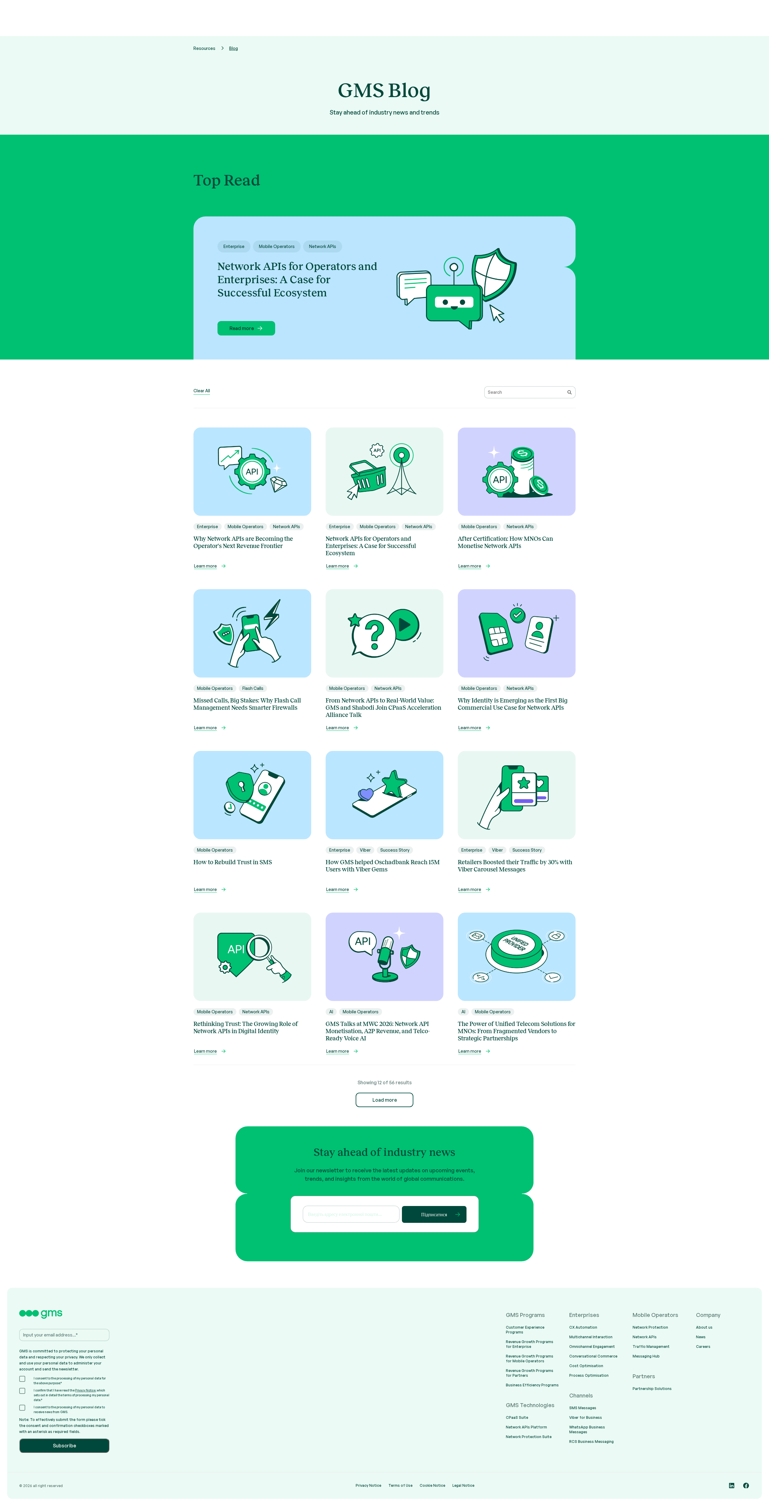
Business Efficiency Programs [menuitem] (532, 1385)
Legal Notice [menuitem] (463, 1485)
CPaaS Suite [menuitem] (517, 1417)
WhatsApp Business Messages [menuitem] (587, 1429)
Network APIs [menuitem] (645, 1337)
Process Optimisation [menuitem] (589, 1375)
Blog (233, 48)
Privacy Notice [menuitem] (368, 1485)
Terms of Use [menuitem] (400, 1485)
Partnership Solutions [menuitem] (652, 1388)
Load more (384, 1100)
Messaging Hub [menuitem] (646, 1356)
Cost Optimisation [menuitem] (586, 1366)
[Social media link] (731, 1485)
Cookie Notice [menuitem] (432, 1485)
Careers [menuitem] (703, 1346)
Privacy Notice (85, 1390)
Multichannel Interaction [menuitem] (590, 1337)
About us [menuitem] (704, 1327)
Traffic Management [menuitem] (651, 1346)
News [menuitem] (701, 1337)
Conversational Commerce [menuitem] (593, 1356)
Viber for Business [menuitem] (585, 1417)
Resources (204, 48)
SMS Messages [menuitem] (582, 1408)
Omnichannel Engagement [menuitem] (592, 1346)
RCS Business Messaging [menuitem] (591, 1441)
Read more (241, 328)
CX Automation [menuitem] (583, 1327)
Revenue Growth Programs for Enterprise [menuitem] (529, 1344)
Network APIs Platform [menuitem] (526, 1427)
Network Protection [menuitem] (650, 1327)
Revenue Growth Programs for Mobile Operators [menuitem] (529, 1358)
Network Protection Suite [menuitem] (529, 1436)
